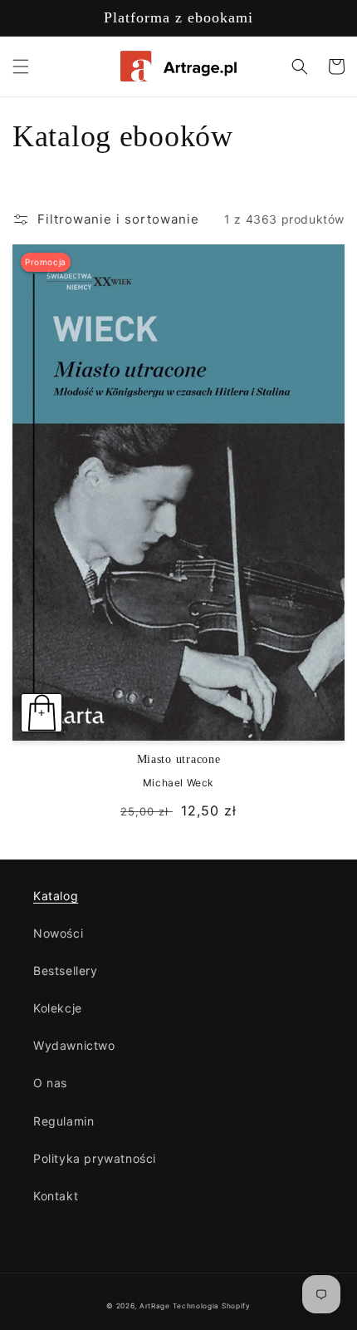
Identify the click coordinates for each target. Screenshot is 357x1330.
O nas (50, 1083)
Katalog (55, 896)
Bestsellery (65, 970)
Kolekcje (57, 1008)
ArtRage (154, 1306)
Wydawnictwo (74, 1045)
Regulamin (63, 1121)
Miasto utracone (179, 759)
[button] (20, 66)
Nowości (58, 933)
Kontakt (55, 1196)
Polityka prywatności (94, 1158)
